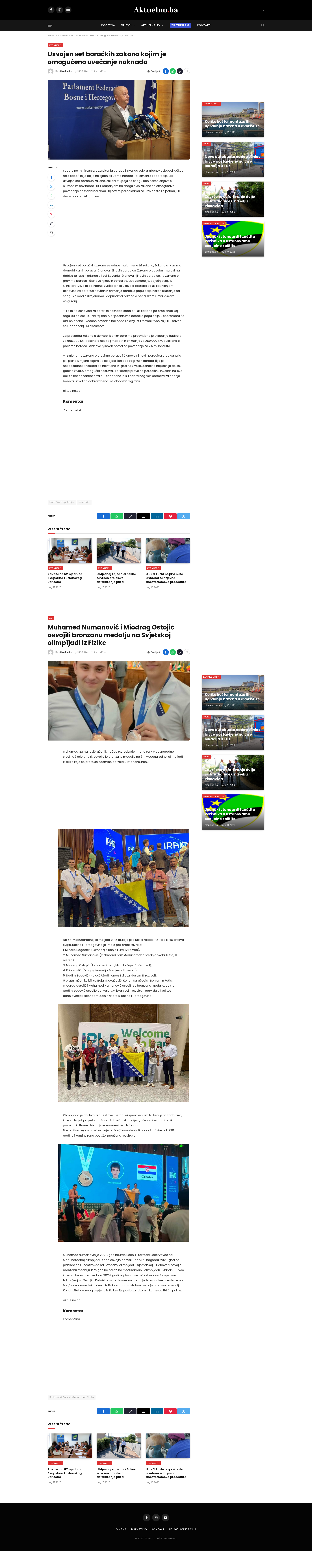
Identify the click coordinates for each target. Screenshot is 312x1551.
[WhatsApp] (51, 195)
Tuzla (206, 143)
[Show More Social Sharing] (187, 71)
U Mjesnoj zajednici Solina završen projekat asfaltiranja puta (116, 578)
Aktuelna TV (150, 25)
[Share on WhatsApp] (173, 71)
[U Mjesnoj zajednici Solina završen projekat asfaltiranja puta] (119, 550)
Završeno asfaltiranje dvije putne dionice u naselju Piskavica (230, 201)
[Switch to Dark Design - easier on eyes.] (262, 9)
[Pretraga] (262, 25)
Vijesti (126, 25)
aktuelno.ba (65, 71)
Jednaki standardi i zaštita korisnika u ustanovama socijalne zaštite (230, 241)
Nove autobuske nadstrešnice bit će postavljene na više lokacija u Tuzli (233, 161)
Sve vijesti (55, 45)
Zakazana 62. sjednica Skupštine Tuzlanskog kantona (65, 578)
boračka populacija (61, 502)
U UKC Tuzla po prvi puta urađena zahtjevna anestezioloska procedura (166, 578)
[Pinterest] (51, 214)
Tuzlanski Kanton (213, 223)
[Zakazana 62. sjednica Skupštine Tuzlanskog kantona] (70, 550)
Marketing (139, 1529)
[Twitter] (51, 186)
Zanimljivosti (211, 103)
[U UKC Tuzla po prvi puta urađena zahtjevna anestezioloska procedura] (168, 550)
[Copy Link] (180, 71)
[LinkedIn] (51, 205)
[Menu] (50, 25)
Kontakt (204, 25)
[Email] (51, 232)
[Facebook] (51, 177)
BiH (51, 618)
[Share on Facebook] (166, 71)
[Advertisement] (123, 231)
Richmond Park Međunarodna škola (71, 1397)
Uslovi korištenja (182, 1529)
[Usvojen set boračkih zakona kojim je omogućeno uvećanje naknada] (119, 120)
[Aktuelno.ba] (156, 10)
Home (51, 35)
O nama (121, 1529)
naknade (84, 502)
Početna (108, 25)
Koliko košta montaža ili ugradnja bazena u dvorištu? (232, 124)
